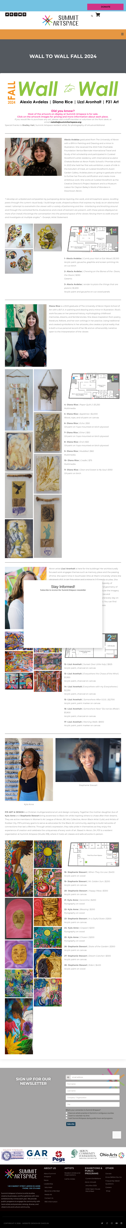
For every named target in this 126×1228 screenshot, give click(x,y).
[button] (63, 34)
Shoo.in (45, 1223)
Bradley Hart (28, 125)
